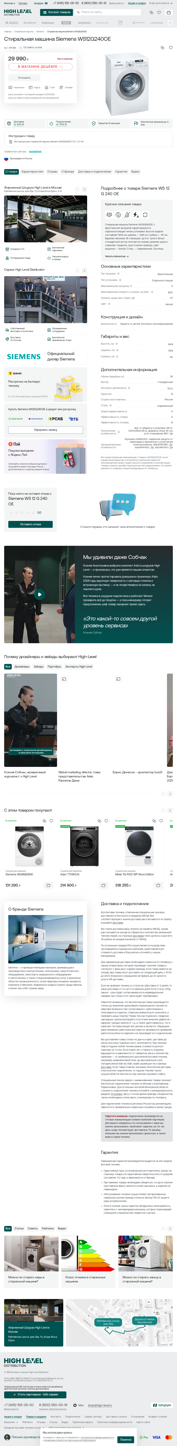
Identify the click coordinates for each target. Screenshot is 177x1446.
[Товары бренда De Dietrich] (30, 23)
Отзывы (41, 1422)
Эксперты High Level (78, 666)
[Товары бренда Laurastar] (156, 23)
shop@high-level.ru (100, 1405)
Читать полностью (115, 256)
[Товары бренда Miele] (66, 23)
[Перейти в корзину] (169, 12)
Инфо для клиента (159, 3)
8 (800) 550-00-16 (94, 3)
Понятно (125, 1440)
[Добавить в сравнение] (162, 48)
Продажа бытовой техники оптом (22, 1428)
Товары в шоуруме (36, 1417)
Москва (8, 3)
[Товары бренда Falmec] (48, 23)
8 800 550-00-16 (44, 1381)
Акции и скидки (137, 3)
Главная (7, 32)
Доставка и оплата (116, 1417)
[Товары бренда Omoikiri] (138, 23)
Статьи (19, 1228)
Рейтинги (48, 1228)
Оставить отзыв (30, 524)
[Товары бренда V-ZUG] (120, 23)
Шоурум (38, 3)
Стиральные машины (24, 32)
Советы (33, 1228)
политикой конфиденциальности (97, 1438)
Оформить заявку (45, 430)
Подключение (72, 1417)
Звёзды (39, 666)
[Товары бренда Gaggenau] (84, 23)
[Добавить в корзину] (48, 885)
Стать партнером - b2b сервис (38, 1394)
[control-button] (84, 189)
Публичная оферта (83, 1422)
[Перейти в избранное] (159, 12)
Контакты (55, 1417)
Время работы (116, 3)
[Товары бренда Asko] (11, 23)
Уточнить (24, 78)
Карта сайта (143, 1422)
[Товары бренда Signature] (102, 23)
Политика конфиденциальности (114, 1422)
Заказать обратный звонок (53, 1409)
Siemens (40, 32)
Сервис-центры (93, 1417)
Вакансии (9, 1422)
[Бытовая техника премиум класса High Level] (18, 12)
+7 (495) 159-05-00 (66, 3)
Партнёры (54, 666)
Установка (116, 1094)
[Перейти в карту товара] (29, 846)
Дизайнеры (22, 666)
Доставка (118, 923)
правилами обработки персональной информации (70, 1440)
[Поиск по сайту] (107, 12)
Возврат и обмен (157, 1417)
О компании (137, 1417)
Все (8, 666)
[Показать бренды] (170, 23)
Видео (62, 1228)
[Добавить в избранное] (171, 48)
